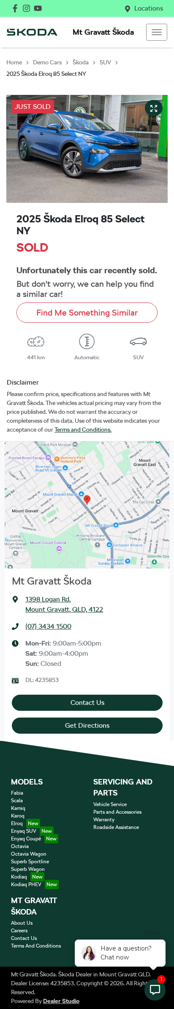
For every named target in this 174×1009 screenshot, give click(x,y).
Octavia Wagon (28, 854)
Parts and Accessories (117, 812)
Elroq (17, 823)
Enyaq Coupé (26, 839)
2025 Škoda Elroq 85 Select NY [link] (46, 73)
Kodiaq (19, 877)
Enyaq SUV (23, 831)
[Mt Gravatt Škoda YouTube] (39, 8)
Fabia (17, 793)
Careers (19, 931)
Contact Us (87, 703)
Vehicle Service (110, 804)
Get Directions (87, 725)
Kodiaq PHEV (26, 884)
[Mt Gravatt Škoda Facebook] (16, 8)
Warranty (103, 820)
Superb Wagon (28, 869)
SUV (105, 62)
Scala (17, 801)
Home (14, 62)
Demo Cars (47, 62)
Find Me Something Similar (87, 313)
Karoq (17, 816)
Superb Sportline (30, 862)
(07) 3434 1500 (48, 626)
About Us (22, 923)
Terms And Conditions (36, 946)
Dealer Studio (61, 1001)
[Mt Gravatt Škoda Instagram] (28, 8)
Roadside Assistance (116, 827)
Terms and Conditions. (82, 429)
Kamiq (18, 808)
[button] (156, 32)
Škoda (81, 62)
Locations (148, 8)
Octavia (20, 846)
